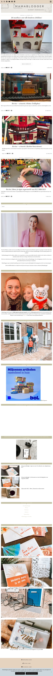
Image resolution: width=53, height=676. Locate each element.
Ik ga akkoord (20, 673)
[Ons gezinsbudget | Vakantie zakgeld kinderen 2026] (26, 541)
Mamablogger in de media (26, 516)
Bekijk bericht (26, 64)
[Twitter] (2, 1)
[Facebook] (12, 1)
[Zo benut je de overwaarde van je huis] (26, 603)
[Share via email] (6, 67)
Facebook (27, 666)
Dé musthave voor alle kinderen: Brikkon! (26, 18)
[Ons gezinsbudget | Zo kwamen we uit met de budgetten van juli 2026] (26, 634)
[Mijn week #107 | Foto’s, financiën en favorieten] (10, 493)
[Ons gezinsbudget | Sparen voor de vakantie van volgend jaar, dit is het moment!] (10, 470)
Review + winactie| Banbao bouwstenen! (27, 146)
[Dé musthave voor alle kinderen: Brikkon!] (26, 53)
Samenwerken (26, 514)
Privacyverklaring (32, 673)
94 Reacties (49, 153)
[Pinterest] (6, 1)
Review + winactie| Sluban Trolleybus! (26, 104)
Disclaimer (26, 509)
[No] (51, 672)
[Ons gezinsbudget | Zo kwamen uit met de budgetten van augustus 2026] (10, 482)
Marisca (22, 15)
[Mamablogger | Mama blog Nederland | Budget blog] (26, 6)
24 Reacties (48, 110)
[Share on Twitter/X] (10, 67)
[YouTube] (9, 1)
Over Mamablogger (26, 505)
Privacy (26, 507)
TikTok (27, 663)
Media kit (26, 512)
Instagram (27, 659)
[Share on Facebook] (8, 67)
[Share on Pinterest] (12, 67)
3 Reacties (49, 67)
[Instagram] (4, 1)
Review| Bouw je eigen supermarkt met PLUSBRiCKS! (26, 189)
